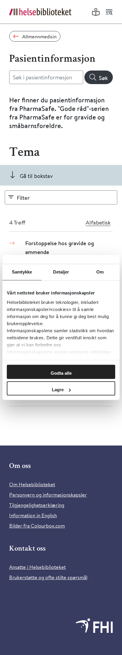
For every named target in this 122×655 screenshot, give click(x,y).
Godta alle (61, 373)
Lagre (58, 389)
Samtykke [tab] (22, 271)
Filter (23, 197)
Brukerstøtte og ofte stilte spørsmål (48, 577)
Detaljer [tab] (61, 271)
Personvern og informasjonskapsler (48, 494)
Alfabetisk (98, 222)
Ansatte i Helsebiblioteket (37, 567)
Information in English (33, 515)
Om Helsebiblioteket (32, 484)
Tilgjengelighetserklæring (36, 505)
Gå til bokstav (36, 175)
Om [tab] (100, 271)
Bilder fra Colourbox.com (37, 525)
